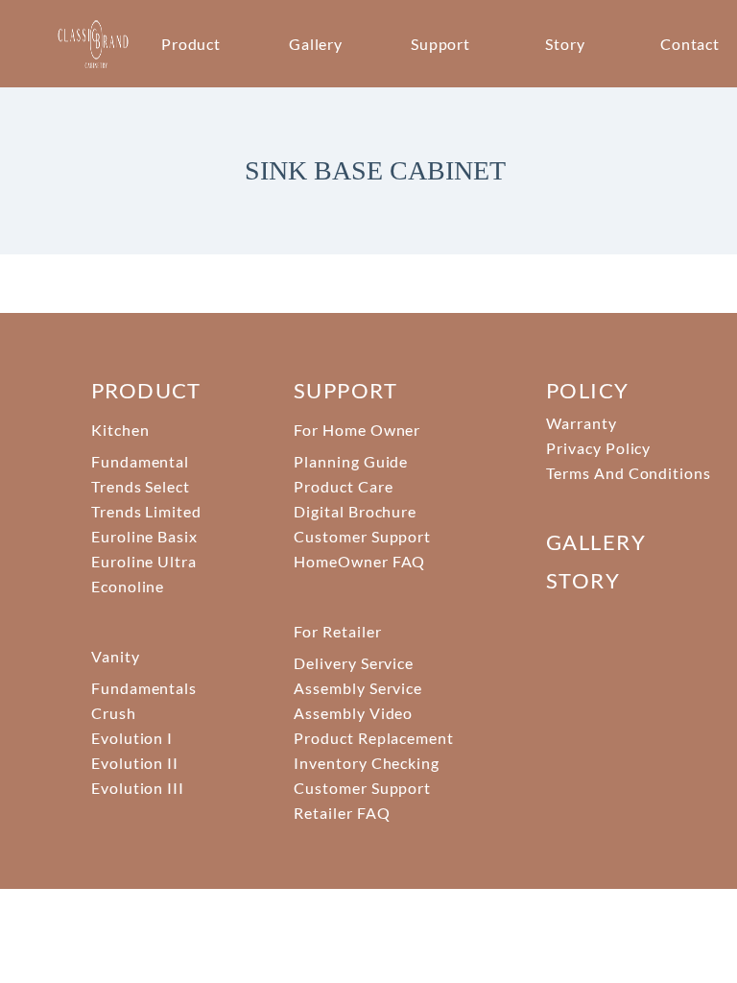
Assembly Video (353, 713)
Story (565, 44)
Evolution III (137, 788)
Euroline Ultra (144, 561)
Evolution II (135, 763)
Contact (690, 44)
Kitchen (120, 429)
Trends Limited (146, 511)
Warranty (581, 423)
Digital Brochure (355, 511)
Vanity (115, 656)
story (583, 580)
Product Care (343, 486)
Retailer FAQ (342, 812)
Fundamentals (144, 688)
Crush (113, 713)
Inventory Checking (367, 763)
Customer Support (362, 536)
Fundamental (140, 461)
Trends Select (140, 486)
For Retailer (338, 631)
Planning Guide (351, 461)
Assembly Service (358, 688)
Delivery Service (354, 663)
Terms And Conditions (628, 473)
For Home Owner (357, 429)
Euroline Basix (144, 536)
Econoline (128, 586)
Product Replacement (374, 738)
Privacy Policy (598, 448)
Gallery (316, 44)
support (345, 390)
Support (441, 44)
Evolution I (132, 738)
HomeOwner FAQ (359, 561)
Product (191, 44)
